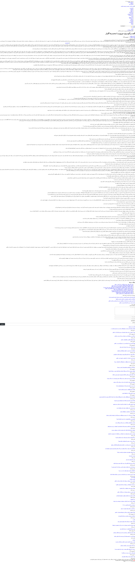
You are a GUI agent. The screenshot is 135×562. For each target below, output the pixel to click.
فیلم (132, 24)
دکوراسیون (131, 22)
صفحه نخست (130, 2)
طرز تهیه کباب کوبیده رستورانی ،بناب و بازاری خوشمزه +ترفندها (124, 525)
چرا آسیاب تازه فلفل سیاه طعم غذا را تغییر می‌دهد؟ (126, 367)
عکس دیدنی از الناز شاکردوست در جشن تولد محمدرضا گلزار (122, 291)
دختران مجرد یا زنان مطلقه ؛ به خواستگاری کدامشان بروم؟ (124, 361)
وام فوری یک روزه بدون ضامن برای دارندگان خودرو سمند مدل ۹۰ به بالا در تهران (121, 378)
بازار (132, 16)
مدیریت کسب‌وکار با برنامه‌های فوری (128, 393)
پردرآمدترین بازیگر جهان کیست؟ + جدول (128, 508)
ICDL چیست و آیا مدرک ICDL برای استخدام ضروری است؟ (124, 400)
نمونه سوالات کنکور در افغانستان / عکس (128, 339)
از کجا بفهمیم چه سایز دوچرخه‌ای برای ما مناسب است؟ (125, 437)
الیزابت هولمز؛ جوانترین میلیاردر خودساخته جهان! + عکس (125, 512)
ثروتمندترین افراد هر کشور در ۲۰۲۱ (129, 504)
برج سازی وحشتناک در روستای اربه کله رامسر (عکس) (125, 484)
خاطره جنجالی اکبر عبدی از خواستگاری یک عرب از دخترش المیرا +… (123, 328)
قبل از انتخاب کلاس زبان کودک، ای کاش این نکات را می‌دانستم (124, 404)
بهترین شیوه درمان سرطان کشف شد (128, 556)
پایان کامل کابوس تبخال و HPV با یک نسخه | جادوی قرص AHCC (124, 374)
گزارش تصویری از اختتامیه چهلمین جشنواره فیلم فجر (125, 495)
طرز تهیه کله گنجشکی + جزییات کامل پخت (127, 528)
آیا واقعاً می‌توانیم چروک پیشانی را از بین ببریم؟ (127, 470)
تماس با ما (131, 4)
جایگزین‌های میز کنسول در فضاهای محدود (127, 411)
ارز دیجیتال (131, 18)
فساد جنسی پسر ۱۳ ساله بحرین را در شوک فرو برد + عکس (124, 343)
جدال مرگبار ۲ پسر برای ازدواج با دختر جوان (127, 347)
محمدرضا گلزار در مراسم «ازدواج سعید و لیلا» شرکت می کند (122, 290)
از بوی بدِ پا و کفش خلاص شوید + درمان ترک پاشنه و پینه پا (125, 549)
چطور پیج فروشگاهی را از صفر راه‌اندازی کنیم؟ (126, 389)
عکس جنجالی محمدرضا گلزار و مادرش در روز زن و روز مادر (122, 285)
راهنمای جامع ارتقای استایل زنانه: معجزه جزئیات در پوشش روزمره (123, 430)
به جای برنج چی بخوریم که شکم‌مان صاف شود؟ (126, 441)
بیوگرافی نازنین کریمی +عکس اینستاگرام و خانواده (126, 350)
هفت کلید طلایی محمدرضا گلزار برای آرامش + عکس (123, 284)
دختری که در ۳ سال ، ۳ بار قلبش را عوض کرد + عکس (125, 358)
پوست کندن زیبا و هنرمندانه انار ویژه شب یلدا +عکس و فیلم (124, 536)
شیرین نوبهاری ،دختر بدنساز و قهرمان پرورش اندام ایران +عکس (124, 332)
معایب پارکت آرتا (132, 455)
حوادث (132, 19)
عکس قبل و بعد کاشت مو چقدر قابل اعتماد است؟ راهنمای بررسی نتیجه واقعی (121, 426)
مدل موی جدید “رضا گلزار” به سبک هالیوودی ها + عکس (123, 289)
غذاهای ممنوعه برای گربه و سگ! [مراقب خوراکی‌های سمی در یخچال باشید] (122, 371)
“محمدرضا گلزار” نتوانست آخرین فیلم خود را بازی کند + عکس (122, 286)
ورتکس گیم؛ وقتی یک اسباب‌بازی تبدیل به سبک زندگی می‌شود (124, 382)
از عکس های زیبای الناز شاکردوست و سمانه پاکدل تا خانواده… (124, 354)
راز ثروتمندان (130, 15)
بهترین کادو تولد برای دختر (130, 459)
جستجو (134, 322)
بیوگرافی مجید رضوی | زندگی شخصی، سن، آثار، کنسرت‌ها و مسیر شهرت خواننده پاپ (120, 448)
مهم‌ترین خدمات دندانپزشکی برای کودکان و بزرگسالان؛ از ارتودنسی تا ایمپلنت (121, 433)
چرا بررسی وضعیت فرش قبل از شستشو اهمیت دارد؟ (125, 385)
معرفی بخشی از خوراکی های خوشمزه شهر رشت (126, 521)
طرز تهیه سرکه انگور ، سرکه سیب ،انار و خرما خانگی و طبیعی (124, 532)
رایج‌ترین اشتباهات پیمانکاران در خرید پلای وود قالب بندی (125, 422)
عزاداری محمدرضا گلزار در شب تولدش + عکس (124, 293)
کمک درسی (133, 477)
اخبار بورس (131, 17)
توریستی (131, 20)
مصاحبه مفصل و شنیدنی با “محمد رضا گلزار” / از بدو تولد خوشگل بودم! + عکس (119, 288)
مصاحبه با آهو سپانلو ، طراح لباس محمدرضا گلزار (124, 292)
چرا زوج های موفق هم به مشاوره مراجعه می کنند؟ (126, 452)
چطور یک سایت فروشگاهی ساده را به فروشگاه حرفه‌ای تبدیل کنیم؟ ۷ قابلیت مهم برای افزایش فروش (117, 396)
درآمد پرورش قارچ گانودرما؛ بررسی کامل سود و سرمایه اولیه (124, 463)
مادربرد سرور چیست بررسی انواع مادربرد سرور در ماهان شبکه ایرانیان (122, 474)
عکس (132, 23)
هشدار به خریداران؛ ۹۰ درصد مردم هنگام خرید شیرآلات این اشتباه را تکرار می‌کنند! (120, 415)
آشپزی (132, 21)
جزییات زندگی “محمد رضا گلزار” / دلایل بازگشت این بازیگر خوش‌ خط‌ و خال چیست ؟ (118, 287)
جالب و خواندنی (132, 36)
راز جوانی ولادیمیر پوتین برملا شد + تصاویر (127, 545)
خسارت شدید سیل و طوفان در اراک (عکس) (127, 488)
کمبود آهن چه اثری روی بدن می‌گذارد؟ (128, 552)
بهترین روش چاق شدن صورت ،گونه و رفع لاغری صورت (125, 541)
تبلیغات (131, 3)
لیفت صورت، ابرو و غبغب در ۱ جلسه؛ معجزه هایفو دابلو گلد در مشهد (123, 444)
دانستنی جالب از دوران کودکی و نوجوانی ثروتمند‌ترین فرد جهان (124, 501)
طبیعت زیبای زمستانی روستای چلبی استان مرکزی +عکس (125, 480)
